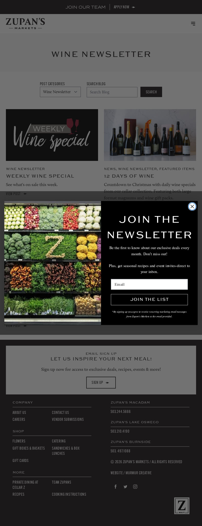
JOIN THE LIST (149, 299)
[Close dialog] (192, 206)
